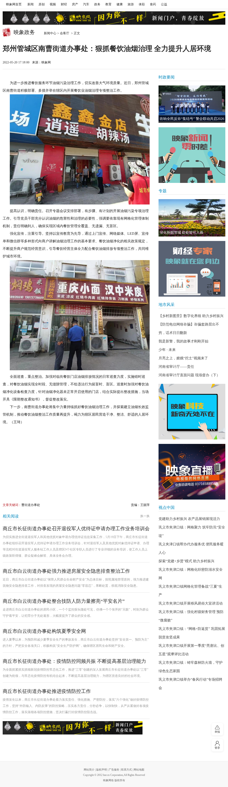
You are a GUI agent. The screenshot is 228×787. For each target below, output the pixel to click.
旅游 (131, 4)
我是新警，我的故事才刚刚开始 (183, 341)
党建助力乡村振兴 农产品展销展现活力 (189, 519)
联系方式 (126, 769)
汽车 (86, 4)
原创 (42, 4)
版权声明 (101, 769)
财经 (64, 4)
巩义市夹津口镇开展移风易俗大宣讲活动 (191, 603)
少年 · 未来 (167, 350)
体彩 (142, 4)
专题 (163, 191)
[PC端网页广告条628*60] (72, 727)
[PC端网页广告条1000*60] (114, 18)
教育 (108, 4)
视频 (53, 4)
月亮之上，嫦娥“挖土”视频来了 (183, 358)
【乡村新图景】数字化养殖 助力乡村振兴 (191, 316)
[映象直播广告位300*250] (192, 472)
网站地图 (139, 769)
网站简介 (89, 769)
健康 (119, 4)
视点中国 (167, 507)
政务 (97, 4)
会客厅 (65, 33)
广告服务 (114, 769)
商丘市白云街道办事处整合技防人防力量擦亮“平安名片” (64, 601)
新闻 (30, 4)
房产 (75, 4)
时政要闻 (167, 77)
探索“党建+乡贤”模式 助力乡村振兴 (186, 561)
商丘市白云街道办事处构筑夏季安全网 (44, 631)
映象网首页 (14, 4)
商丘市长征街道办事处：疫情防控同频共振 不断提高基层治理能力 (74, 661)
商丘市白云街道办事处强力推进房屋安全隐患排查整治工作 (66, 571)
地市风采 (167, 304)
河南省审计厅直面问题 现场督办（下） (189, 375)
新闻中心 (50, 33)
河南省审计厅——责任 (176, 366)
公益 (164, 4)
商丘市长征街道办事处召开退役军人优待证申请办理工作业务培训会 (76, 528)
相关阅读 (11, 516)
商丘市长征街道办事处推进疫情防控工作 (47, 691)
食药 (153, 4)
